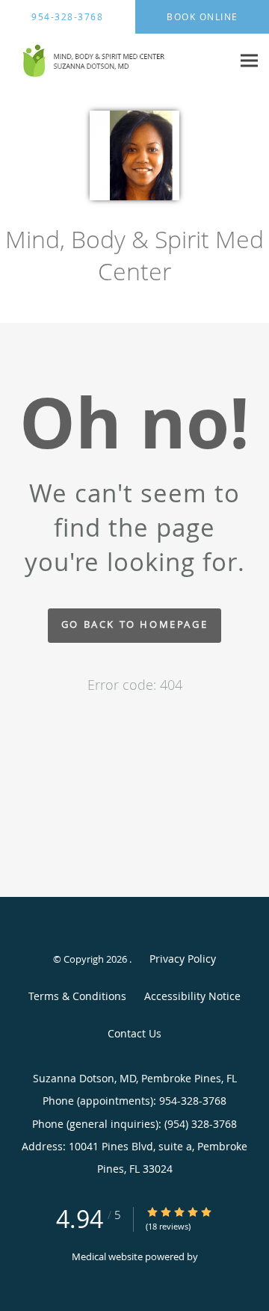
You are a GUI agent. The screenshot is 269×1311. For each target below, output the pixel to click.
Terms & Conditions (77, 996)
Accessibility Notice (192, 996)
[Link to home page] (116, 60)
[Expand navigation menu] (249, 61)
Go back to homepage (134, 624)
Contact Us (134, 1033)
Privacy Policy (182, 958)
